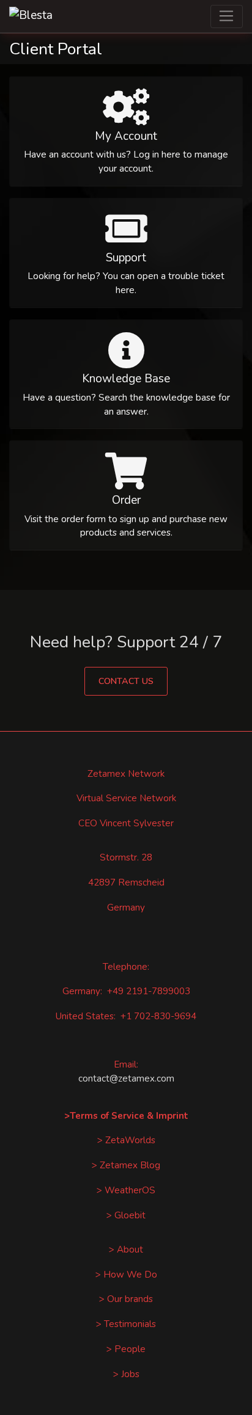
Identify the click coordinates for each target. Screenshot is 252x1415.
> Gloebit (126, 1215)
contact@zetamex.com (126, 1078)
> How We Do (126, 1274)
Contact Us (126, 681)
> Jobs (126, 1374)
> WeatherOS (126, 1190)
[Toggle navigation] (226, 16)
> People (126, 1349)
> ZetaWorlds (126, 1140)
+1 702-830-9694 (158, 1016)
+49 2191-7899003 (148, 991)
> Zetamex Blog (126, 1165)
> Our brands (126, 1299)
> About (126, 1249)
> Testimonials (126, 1324)
